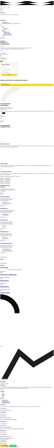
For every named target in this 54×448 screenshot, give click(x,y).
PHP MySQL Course (6, 32)
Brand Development (4, 231)
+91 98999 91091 (3, 408)
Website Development (5, 196)
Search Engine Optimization (6, 243)
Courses (3, 395)
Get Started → (9, 74)
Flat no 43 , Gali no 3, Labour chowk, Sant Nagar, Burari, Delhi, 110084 (12, 428)
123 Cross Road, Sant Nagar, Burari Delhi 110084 (9, 419)
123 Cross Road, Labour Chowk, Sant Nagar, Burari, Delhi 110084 (11, 23)
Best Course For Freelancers (7, 33)
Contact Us (3, 35)
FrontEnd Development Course (8, 34)
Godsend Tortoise (5, 292)
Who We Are (5, 28)
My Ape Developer (9, 446)
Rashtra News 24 (4, 286)
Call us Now (3, 384)
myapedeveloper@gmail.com (6, 22)
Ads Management (4, 220)
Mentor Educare (4, 280)
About (3, 27)
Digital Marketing (3, 208)
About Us (3, 394)
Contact (3, 396)
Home (3, 26)
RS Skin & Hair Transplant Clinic (8, 274)
